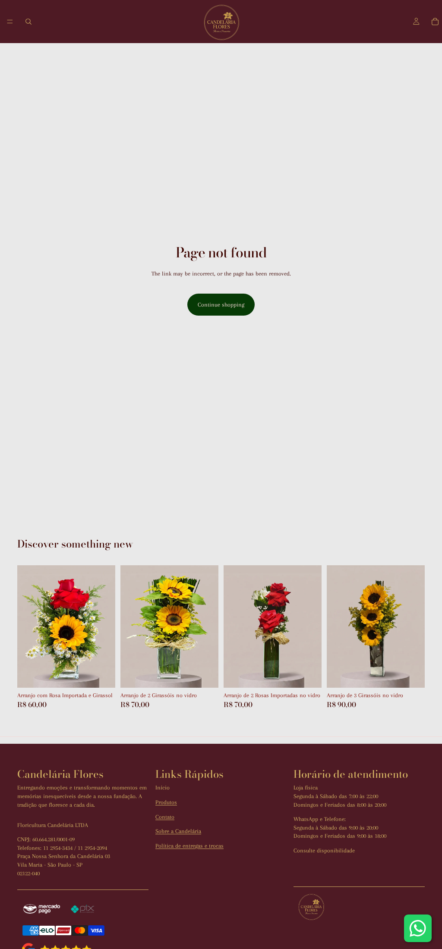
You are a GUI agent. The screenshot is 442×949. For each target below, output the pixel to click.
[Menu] (10, 21)
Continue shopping (221, 304)
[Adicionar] (102, 674)
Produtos (166, 802)
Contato (164, 817)
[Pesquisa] (28, 21)
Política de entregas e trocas (189, 846)
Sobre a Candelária (178, 831)
